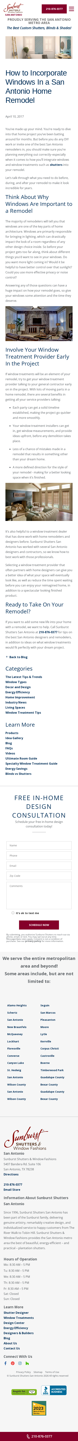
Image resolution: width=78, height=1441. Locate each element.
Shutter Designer (16, 1313)
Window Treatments (19, 1318)
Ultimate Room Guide (21, 758)
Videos (10, 753)
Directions (11, 1174)
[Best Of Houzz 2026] (39, 1408)
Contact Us (12, 1348)
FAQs (9, 748)
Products (11, 733)
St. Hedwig (14, 1070)
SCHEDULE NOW (39, 925)
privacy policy (33, 941)
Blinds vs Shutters (18, 774)
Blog (8, 743)
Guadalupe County (52, 1077)
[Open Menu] (71, 9)
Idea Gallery (14, 738)
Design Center (14, 1323)
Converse (13, 1055)
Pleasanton (47, 1019)
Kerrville (45, 1041)
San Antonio (15, 1019)
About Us (10, 1343)
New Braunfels (16, 1027)
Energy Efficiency (17, 692)
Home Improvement (20, 697)
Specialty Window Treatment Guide (31, 764)
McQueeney (15, 1034)
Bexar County (49, 1084)
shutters (56, 165)
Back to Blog (18, 657)
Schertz (12, 1012)
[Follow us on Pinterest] (13, 1364)
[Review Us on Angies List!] (24, 1392)
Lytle (43, 1034)
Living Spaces (15, 707)
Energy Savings (16, 769)
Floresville (13, 1048)
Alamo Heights (17, 1005)
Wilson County (16, 1084)
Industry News (15, 702)
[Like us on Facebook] (5, 1364)
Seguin (44, 1005)
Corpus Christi (49, 1048)
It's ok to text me (27, 913)
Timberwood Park (52, 1070)
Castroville (47, 1055)
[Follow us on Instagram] (20, 1364)
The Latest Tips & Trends (23, 677)
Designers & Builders (19, 1333)
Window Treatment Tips (23, 713)
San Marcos (48, 1012)
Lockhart (13, 1041)
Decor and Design (18, 687)
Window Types (15, 682)
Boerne (45, 1063)
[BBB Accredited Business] (54, 1390)
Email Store (12, 1190)
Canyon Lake (15, 1063)
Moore (44, 1027)
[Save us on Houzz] (27, 1364)
